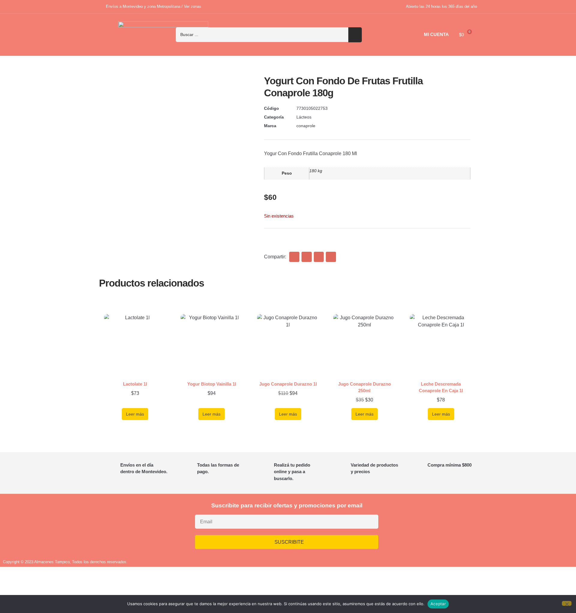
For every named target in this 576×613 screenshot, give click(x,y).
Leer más (135, 414)
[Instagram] (420, 524)
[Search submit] (355, 34)
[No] (567, 603)
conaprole (305, 125)
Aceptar (438, 603)
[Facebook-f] (438, 524)
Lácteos (303, 117)
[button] (294, 257)
